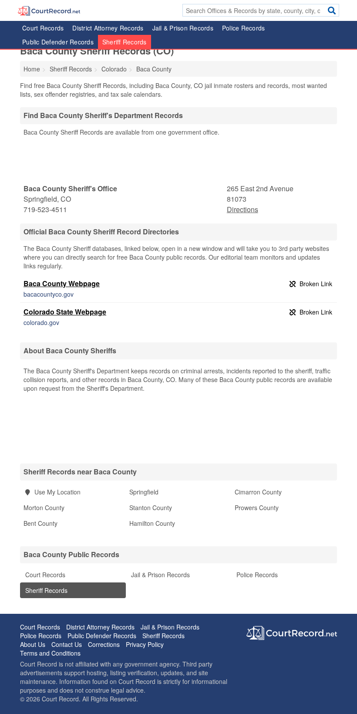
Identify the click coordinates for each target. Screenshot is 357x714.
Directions (242, 209)
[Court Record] (49, 10)
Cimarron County (258, 491)
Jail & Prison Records (182, 28)
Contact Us (66, 644)
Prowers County (257, 507)
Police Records (243, 28)
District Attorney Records (107, 28)
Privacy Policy (145, 644)
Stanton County (150, 507)
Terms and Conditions (50, 653)
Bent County (40, 523)
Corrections (104, 644)
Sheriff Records (124, 41)
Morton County (44, 507)
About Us (32, 644)
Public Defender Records (58, 41)
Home (32, 68)
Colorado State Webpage (65, 312)
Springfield (143, 491)
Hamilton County (152, 523)
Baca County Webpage (62, 283)
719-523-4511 (45, 209)
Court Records (43, 28)
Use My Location (57, 491)
